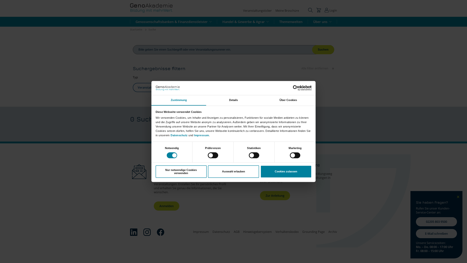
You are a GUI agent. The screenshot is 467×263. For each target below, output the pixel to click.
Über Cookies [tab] (288, 100)
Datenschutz (179, 135)
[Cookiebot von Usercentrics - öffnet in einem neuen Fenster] (296, 88)
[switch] (213, 155)
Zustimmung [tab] (179, 100)
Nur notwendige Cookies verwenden (181, 171)
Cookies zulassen (286, 171)
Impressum (201, 135)
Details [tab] (233, 100)
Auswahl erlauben (233, 171)
